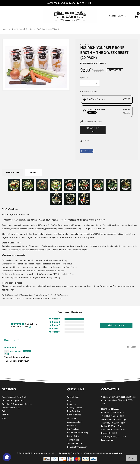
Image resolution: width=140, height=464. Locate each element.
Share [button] (86, 141)
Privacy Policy (73, 436)
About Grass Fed (74, 422)
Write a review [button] (116, 325)
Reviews (34, 172)
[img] (10, 347)
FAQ (4, 418)
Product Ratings (74, 415)
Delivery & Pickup (74, 408)
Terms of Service (74, 443)
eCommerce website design (97, 453)
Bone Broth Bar (73, 411)
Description (12, 172)
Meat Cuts (71, 425)
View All (5, 415)
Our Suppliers (73, 429)
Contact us (72, 404)
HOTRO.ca (29, 453)
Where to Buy (73, 397)
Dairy (4, 411)
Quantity (84, 78)
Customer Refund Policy (77, 433)
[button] (55, 319)
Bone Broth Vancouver (77, 447)
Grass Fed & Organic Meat (13, 400)
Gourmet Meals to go (11, 408)
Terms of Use (73, 440)
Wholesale (71, 418)
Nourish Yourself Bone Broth (14, 397)
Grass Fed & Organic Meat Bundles (17, 404)
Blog (69, 400)
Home (4, 29)
